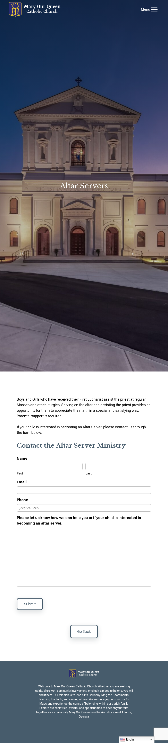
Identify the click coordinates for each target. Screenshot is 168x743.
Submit (30, 604)
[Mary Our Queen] (34, 9)
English (130, 739)
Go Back (84, 631)
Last (88, 473)
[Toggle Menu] (154, 9)
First (20, 473)
